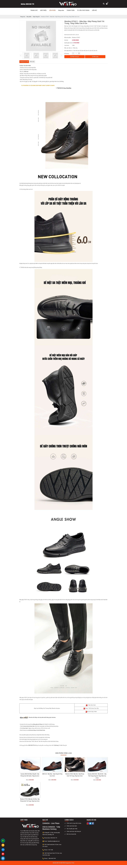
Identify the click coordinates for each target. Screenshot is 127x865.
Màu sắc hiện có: (68, 48)
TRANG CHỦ (34, 10)
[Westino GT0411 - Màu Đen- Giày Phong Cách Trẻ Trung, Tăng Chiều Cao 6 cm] (26, 55)
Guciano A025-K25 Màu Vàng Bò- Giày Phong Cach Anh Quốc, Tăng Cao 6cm (30, 775)
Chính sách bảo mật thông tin (74, 831)
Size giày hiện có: (68, 50)
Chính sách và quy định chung (74, 823)
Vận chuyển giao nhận (72, 828)
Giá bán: (66, 40)
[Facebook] (93, 823)
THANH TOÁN (70, 10)
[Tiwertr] (90, 823)
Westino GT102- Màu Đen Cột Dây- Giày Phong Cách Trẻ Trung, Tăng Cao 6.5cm (30, 800)
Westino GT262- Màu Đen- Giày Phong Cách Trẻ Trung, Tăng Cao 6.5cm (74, 775)
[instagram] (88, 823)
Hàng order (61, 10)
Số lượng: (66, 53)
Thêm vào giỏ (75, 56)
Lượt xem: (66, 45)
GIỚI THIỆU (43, 10)
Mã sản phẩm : (67, 37)
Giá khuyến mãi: (68, 42)
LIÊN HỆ (94, 10)
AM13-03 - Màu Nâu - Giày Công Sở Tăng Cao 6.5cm (52, 775)
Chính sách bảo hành (72, 826)
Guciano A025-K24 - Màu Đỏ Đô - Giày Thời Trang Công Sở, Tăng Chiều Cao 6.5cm (97, 776)
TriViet (72, 862)
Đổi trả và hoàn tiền (71, 834)
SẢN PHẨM (52, 10)
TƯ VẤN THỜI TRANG (83, 10)
